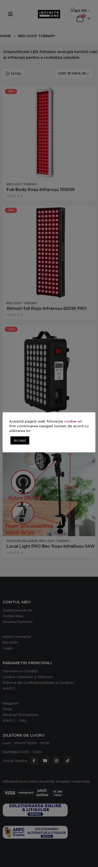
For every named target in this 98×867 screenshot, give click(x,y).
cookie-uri (73, 421)
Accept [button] (20, 440)
